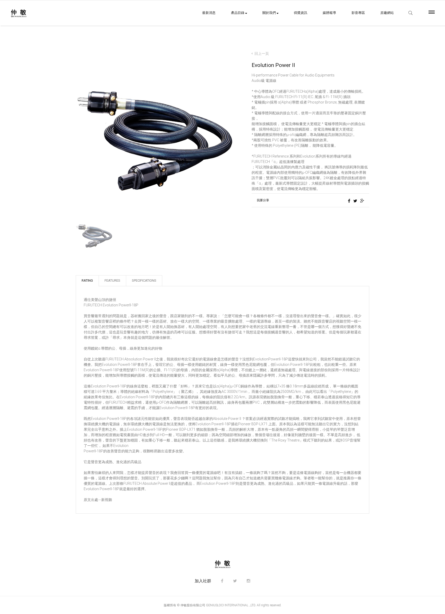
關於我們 (269, 13)
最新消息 (209, 13)
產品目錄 (238, 13)
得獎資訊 (300, 13)
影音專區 (358, 13)
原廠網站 (387, 13)
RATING (87, 280)
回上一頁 (261, 54)
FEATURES (112, 280)
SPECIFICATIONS (144, 280)
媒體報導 (329, 13)
